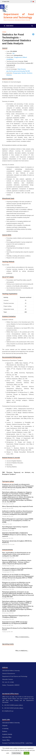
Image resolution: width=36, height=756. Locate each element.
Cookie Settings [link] (16, 753)
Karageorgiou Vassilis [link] (19, 73)
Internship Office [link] (6, 737)
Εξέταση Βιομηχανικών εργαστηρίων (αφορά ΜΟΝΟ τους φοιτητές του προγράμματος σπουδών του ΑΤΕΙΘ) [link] (17, 520)
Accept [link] (26, 753)
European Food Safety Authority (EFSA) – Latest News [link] (17, 743)
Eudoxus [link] (4, 731)
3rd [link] (13, 53)
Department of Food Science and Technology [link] (18, 15)
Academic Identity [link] (7, 734)
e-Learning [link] (5, 728)
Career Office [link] (6, 740)
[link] (2, 6)
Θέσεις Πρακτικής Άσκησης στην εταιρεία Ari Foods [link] (17, 506)
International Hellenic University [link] (11, 722)
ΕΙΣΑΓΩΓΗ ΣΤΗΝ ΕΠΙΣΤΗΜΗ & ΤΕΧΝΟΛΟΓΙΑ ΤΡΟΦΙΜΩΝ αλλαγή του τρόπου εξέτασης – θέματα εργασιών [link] (17, 534)
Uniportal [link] (4, 725)
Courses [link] (4, 31)
